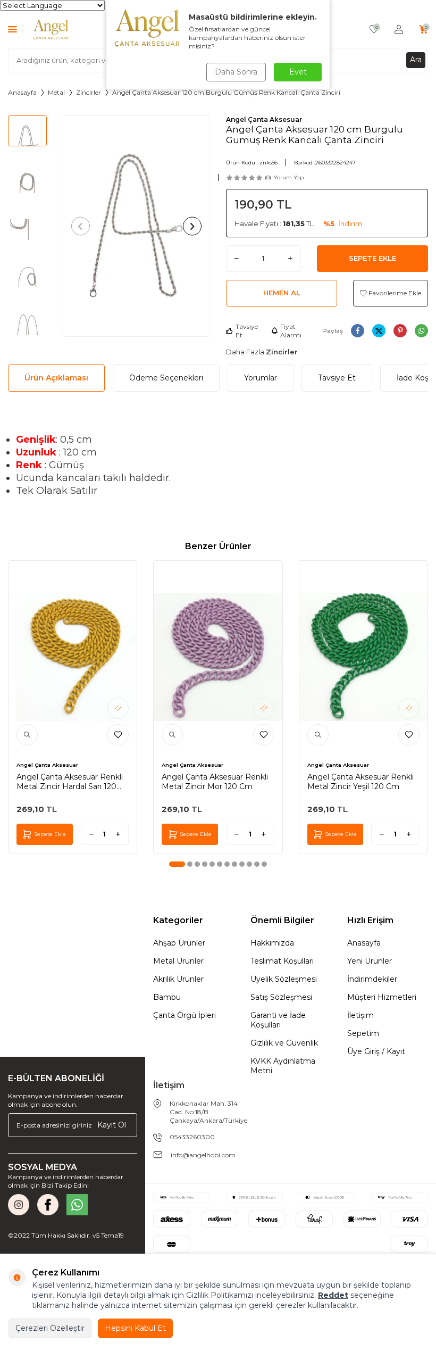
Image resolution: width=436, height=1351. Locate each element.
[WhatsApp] (77, 1204)
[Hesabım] (399, 29)
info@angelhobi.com (203, 1155)
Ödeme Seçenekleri (166, 378)
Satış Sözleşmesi (281, 997)
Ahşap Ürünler (179, 943)
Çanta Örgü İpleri (184, 1015)
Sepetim (363, 1033)
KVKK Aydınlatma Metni (282, 1065)
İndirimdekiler (372, 979)
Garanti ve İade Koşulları (278, 1020)
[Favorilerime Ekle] (118, 734)
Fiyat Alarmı (290, 330)
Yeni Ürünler (369, 961)
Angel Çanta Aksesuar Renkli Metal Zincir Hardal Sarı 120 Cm (69, 781)
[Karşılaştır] (118, 708)
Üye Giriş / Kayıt (376, 1051)
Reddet (333, 1295)
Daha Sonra (236, 72)
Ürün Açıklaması (56, 378)
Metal (56, 92)
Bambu (167, 997)
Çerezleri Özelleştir (50, 1328)
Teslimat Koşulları (282, 961)
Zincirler (88, 92)
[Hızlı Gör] (27, 734)
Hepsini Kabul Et (135, 1328)
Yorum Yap (289, 177)
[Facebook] (47, 1204)
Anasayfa (22, 92)
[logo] (51, 29)
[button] (80, 226)
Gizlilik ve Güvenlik (284, 1043)
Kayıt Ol (111, 1125)
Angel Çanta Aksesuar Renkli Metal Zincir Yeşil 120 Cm (360, 781)
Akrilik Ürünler (178, 979)
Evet (298, 72)
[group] (136, 226)
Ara (416, 59)
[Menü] (12, 29)
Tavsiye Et (247, 330)
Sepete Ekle (372, 258)
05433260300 (192, 1137)
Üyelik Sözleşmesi (283, 979)
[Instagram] (18, 1204)
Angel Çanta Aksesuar (264, 119)
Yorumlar (260, 378)
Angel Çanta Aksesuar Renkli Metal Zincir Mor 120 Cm (215, 781)
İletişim (360, 1015)
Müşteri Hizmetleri (381, 997)
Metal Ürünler (178, 961)
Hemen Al (281, 292)
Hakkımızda (272, 943)
